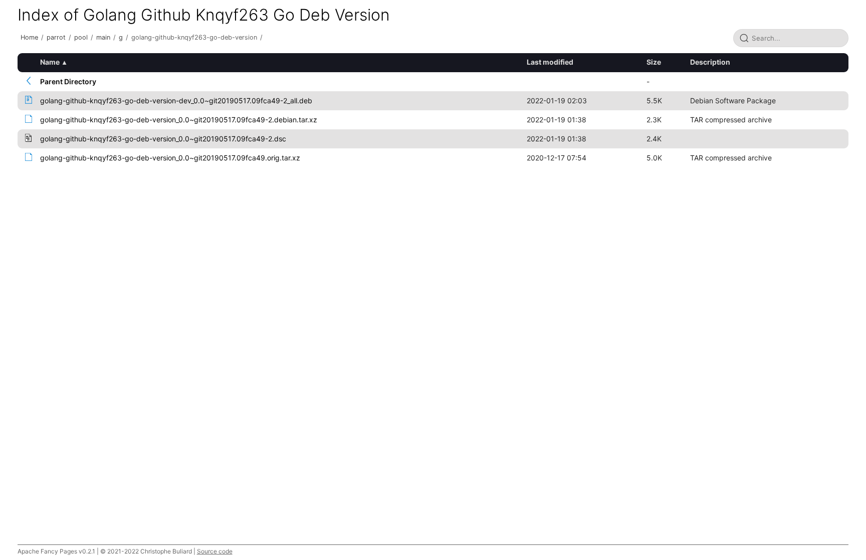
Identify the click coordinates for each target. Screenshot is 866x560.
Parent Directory (68, 81)
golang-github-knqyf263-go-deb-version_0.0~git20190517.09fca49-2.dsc (163, 138)
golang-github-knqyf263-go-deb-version (194, 37)
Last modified (550, 62)
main (103, 37)
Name (50, 62)
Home (29, 37)
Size (653, 62)
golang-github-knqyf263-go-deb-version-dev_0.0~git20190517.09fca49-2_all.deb (176, 100)
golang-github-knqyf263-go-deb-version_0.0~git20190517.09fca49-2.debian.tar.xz (178, 119)
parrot (56, 37)
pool (81, 37)
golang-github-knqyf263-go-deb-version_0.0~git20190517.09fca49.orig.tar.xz (170, 157)
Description (710, 62)
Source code (215, 551)
